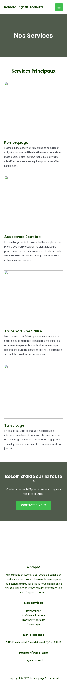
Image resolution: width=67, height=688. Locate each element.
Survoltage (33, 624)
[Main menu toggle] (59, 7)
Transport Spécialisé (33, 619)
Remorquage (33, 610)
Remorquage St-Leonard (23, 7)
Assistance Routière (33, 615)
